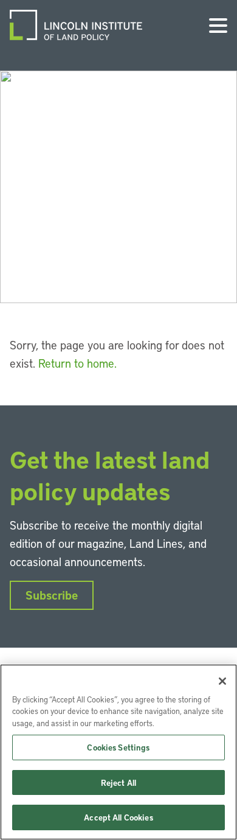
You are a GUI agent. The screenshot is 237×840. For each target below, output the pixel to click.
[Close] (222, 681)
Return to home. (77, 363)
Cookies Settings (118, 747)
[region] (118, 752)
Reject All (118, 782)
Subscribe (52, 595)
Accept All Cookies (118, 817)
